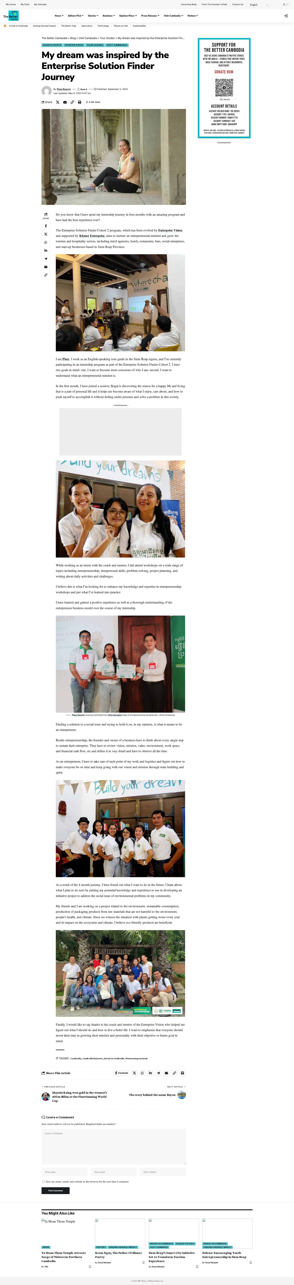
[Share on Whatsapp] (46, 242)
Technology (103, 26)
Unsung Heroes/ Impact (44, 26)
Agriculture (86, 26)
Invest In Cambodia (18, 26)
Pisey (65, 359)
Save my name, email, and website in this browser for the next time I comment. (87, 1181)
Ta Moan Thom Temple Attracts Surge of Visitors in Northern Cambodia (64, 1257)
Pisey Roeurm (64, 89)
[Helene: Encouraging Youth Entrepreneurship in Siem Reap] (227, 1234)
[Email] (65, 102)
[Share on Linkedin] (46, 250)
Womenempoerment (136, 1058)
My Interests (40, 4)
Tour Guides (95, 45)
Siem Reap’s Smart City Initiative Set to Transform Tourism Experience (172, 1257)
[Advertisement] (120, 432)
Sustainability (139, 26)
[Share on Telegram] (46, 259)
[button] (276, 4)
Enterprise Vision (170, 230)
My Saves (11, 4)
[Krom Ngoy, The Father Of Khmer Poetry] (120, 1234)
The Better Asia (68, 26)
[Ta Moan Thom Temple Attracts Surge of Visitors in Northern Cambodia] (67, 1234)
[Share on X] (57, 102)
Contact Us (237, 4)
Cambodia (75, 1058)
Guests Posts (52, 45)
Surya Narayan (104, 1262)
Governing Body (189, 4)
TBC (46, 1266)
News (46, 1247)
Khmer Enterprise (91, 235)
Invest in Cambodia (114, 1058)
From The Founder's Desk (214, 4)
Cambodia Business (92, 1058)
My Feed (25, 4)
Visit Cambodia (117, 45)
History (101, 1247)
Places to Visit (121, 26)
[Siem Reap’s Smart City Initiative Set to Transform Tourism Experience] (174, 1234)
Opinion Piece (74, 45)
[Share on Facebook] (46, 226)
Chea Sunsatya (115, 715)
